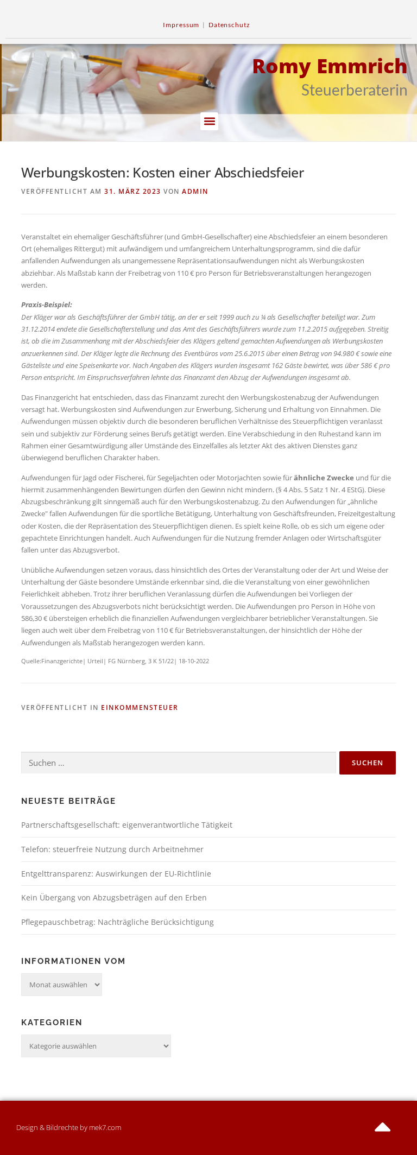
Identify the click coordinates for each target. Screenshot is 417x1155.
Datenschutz (229, 25)
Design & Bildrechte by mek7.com (68, 1127)
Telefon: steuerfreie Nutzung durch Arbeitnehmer (112, 849)
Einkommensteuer (140, 707)
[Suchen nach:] (178, 763)
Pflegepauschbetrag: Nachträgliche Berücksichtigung (117, 922)
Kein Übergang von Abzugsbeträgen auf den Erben (114, 897)
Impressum (181, 25)
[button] (209, 121)
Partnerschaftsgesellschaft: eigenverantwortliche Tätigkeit (126, 825)
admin (195, 191)
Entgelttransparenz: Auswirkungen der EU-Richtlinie (116, 873)
